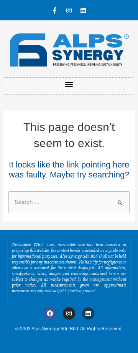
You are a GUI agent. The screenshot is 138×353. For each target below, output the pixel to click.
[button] (69, 84)
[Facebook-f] (55, 10)
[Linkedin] (83, 10)
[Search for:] (68, 202)
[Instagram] (69, 10)
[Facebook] (50, 313)
